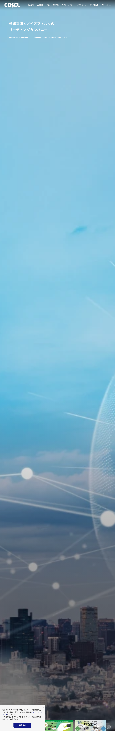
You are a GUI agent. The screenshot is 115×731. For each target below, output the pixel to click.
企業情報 (40, 5)
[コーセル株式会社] (12, 5)
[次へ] (109, 727)
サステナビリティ (68, 5)
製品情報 (31, 5)
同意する (22, 725)
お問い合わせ (81, 5)
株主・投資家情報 (53, 5)
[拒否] (43, 707)
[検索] (103, 5)
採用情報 (93, 5)
